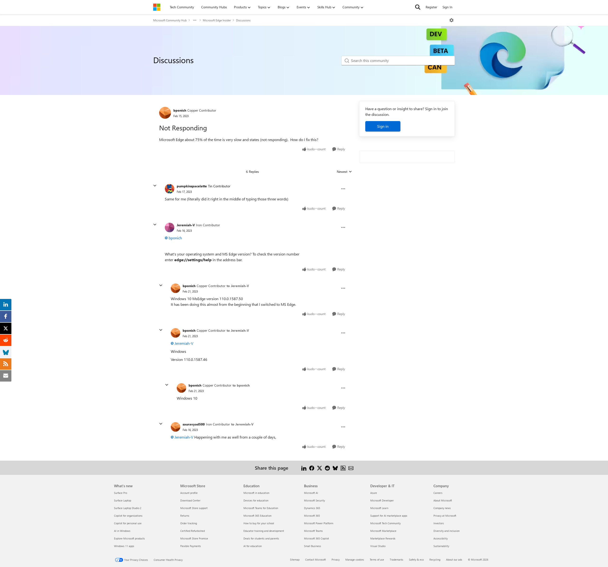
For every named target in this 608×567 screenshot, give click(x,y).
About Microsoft (442, 500)
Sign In (447, 7)
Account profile (189, 493)
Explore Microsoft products (129, 538)
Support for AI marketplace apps (388, 515)
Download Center (190, 500)
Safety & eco (416, 559)
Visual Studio (377, 546)
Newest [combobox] (344, 171)
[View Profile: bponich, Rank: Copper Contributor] (165, 113)
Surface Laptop (122, 500)
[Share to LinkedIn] (303, 467)
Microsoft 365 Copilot (316, 538)
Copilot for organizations (128, 515)
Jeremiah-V (186, 225)
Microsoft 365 (312, 515)
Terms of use (377, 559)
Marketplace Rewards (382, 538)
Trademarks (396, 559)
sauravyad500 (194, 424)
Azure (373, 493)
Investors (438, 523)
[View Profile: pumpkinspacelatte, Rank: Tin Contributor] (169, 189)
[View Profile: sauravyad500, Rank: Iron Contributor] (175, 427)
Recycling (434, 559)
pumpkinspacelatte (192, 186)
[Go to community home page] (156, 7)
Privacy (336, 559)
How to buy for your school (258, 523)
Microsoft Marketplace (383, 531)
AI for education (252, 546)
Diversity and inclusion (446, 531)
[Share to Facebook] (311, 467)
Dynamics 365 (312, 508)
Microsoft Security (314, 500)
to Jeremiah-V (238, 286)
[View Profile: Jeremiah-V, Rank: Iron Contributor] (169, 227)
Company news (442, 508)
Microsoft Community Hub (170, 20)
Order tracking (188, 523)
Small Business (312, 546)
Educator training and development (263, 531)
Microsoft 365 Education (257, 515)
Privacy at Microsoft (444, 515)
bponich (179, 110)
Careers (437, 493)
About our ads (454, 559)
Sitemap (294, 559)
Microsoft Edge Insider (217, 20)
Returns (184, 515)
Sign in (383, 126)
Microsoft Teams (313, 531)
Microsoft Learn (379, 508)
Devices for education (255, 500)
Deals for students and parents (261, 538)
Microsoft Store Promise (194, 538)
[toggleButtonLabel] (451, 20)
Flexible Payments (190, 546)
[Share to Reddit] (327, 467)
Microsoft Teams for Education (260, 508)
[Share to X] (319, 467)
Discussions (243, 20)
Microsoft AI (311, 493)
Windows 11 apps (124, 546)
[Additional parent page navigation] (195, 20)
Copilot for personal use (128, 523)
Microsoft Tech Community (385, 523)
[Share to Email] (350, 467)
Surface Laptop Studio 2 (127, 508)
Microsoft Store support (194, 508)
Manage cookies (354, 559)
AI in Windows (122, 531)
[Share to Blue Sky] (335, 467)
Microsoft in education (256, 493)
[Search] (418, 7)
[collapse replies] (155, 186)
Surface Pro (120, 493)
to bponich (241, 385)
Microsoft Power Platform (318, 523)
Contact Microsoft (315, 559)
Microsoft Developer (382, 500)
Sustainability (441, 546)
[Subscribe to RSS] (343, 467)
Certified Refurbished (192, 531)
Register (431, 7)
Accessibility (440, 538)
